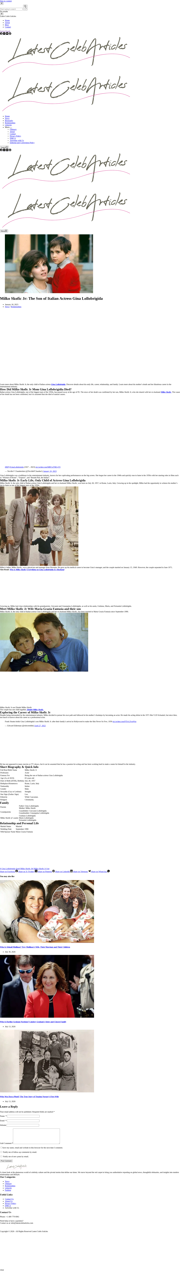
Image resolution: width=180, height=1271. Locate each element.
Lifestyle (8, 125)
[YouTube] (7, 150)
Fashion (8, 1190)
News (7, 118)
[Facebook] (1, 150)
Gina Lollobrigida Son (9, 869)
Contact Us (9, 1199)
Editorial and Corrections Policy (22, 143)
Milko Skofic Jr (25, 869)
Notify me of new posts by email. (16, 1156)
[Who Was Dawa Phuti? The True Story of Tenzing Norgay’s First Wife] (47, 1092)
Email (3, 1121)
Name (3, 1116)
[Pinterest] (10, 150)
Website (3, 1125)
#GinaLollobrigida (16, 467)
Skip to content (6, 1)
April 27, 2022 (40, 726)
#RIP (7, 467)
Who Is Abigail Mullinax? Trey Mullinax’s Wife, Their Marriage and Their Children (35, 947)
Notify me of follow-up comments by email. (20, 1152)
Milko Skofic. (166, 392)
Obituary (13, 129)
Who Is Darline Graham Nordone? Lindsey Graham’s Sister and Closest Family (33, 1022)
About (12, 132)
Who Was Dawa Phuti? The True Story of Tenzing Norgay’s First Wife (29, 1097)
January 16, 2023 (50, 471)
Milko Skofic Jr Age (40, 869)
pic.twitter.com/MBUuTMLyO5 (48, 467)
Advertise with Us (17, 140)
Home (7, 116)
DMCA (13, 138)
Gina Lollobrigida (58, 384)
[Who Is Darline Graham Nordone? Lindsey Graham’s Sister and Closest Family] (47, 1017)
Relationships (10, 123)
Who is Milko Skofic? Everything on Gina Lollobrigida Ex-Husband (37, 570)
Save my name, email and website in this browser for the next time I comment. (32, 1148)
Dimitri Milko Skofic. (35, 710)
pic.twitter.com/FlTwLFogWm (124, 721)
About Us (8, 1201)
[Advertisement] (73, 346)
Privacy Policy (15, 136)
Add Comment (6, 1143)
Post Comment (6, 1161)
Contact (13, 134)
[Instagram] (4, 150)
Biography (9, 121)
